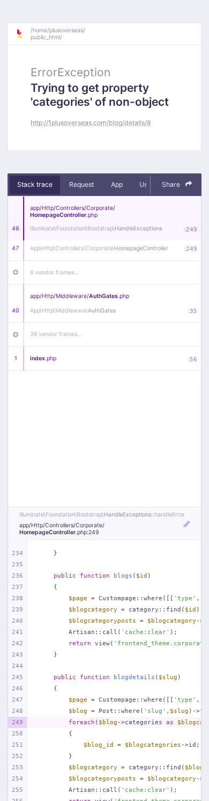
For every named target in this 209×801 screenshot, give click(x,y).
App (117, 184)
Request (81, 184)
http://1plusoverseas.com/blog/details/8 (91, 123)
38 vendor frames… (56, 334)
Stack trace (35, 184)
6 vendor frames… (54, 272)
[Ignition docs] (23, 34)
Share (172, 184)
